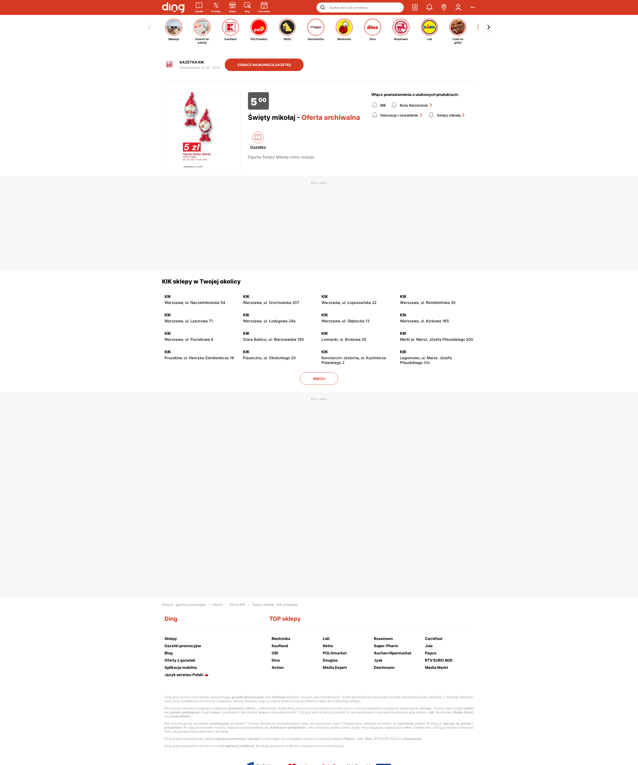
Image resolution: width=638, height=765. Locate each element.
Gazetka (258, 147)
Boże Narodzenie (414, 105)
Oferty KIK (237, 605)
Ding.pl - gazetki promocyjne (184, 605)
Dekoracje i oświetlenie (399, 115)
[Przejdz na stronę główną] (173, 7)
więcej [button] (319, 379)
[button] (415, 7)
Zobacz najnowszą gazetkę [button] (264, 65)
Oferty (218, 605)
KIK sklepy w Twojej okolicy (201, 281)
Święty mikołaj (448, 115)
